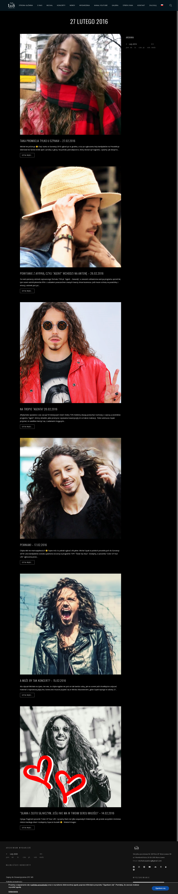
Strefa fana (128, 5)
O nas (39, 5)
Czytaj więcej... (27, 155)
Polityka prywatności (14, 881)
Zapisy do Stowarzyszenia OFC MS (19, 877)
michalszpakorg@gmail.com (150, 861)
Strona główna (26, 5)
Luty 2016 (133, 44)
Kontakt (141, 5)
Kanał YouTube (101, 5)
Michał (50, 5)
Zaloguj (153, 5)
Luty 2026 (14, 854)
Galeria (115, 5)
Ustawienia (13, 891)
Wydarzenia (84, 5)
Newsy (72, 5)
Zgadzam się (160, 888)
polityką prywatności (39, 885)
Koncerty (61, 5)
